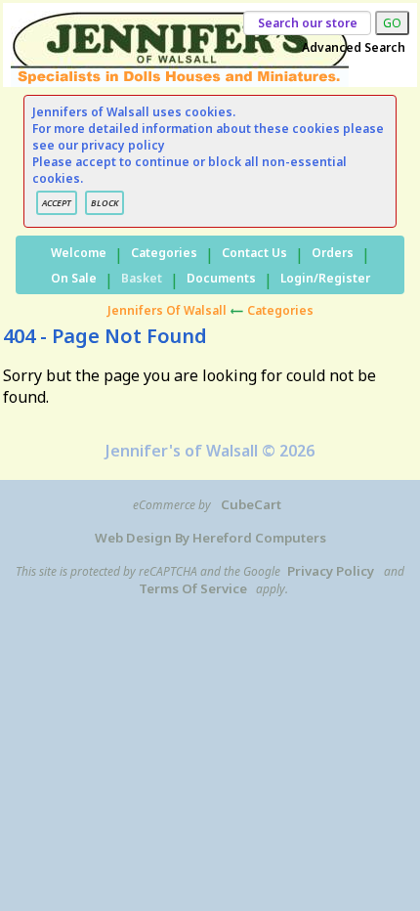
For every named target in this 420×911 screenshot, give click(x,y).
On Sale (74, 278)
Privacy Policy (330, 571)
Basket (141, 278)
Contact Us (254, 252)
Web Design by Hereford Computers (210, 537)
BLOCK (104, 202)
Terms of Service (193, 588)
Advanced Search (353, 47)
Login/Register (325, 278)
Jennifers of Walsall (167, 310)
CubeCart (251, 504)
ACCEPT (56, 202)
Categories (164, 252)
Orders (333, 252)
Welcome (78, 252)
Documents (221, 278)
